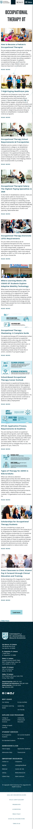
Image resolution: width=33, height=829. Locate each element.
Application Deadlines (24, 749)
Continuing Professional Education (21, 720)
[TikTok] (13, 693)
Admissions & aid (10, 746)
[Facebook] (3, 693)
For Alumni (21, 738)
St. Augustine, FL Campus (10, 651)
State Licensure (19, 776)
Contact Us (5, 761)
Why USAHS (7, 699)
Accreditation (16, 809)
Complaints (18, 761)
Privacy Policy (16, 814)
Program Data (16, 804)
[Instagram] (6, 693)
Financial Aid (21, 752)
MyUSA (4, 765)
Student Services (10, 732)
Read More (5, 69)
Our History (5, 702)
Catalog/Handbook (20, 765)
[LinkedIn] (11, 693)
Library (4, 773)
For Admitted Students (8, 740)
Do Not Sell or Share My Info (16, 819)
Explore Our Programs (13, 715)
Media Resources (20, 773)
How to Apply (6, 749)
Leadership (21, 706)
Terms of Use (16, 823)
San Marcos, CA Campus (9, 644)
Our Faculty (21, 709)
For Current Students (24, 735)
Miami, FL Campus (7, 658)
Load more (16, 612)
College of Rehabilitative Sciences (6, 720)
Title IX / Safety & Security (16, 800)
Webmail (4, 769)
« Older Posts (4, 621)
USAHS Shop (5, 776)
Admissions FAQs (7, 752)
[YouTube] (8, 693)
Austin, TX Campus (8, 667)
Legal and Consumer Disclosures (16, 795)
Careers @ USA (19, 769)
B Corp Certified (22, 702)
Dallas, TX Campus (7, 674)
